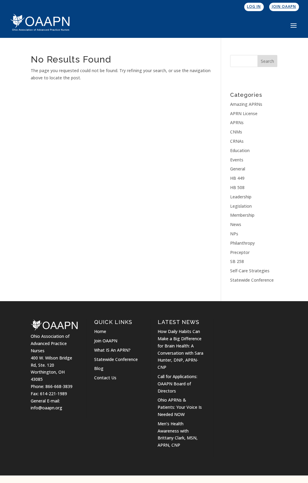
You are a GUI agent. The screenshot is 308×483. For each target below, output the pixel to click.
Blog (98, 368)
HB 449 (237, 178)
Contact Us (105, 378)
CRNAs (237, 141)
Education (240, 150)
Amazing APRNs (246, 104)
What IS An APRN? (112, 350)
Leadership (240, 197)
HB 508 (237, 187)
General (237, 169)
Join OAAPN (284, 6)
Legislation (241, 206)
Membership (242, 215)
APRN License (243, 113)
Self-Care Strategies (250, 271)
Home (100, 331)
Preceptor (240, 252)
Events (236, 160)
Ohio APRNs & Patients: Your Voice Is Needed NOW (180, 407)
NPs (234, 234)
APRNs (237, 122)
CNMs (236, 132)
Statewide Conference (252, 280)
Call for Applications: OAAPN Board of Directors (177, 384)
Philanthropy (242, 243)
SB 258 (237, 261)
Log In (254, 6)
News (235, 224)
